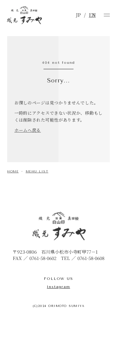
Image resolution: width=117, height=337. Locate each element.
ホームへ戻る (27, 130)
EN (92, 15)
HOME (13, 171)
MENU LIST (37, 171)
